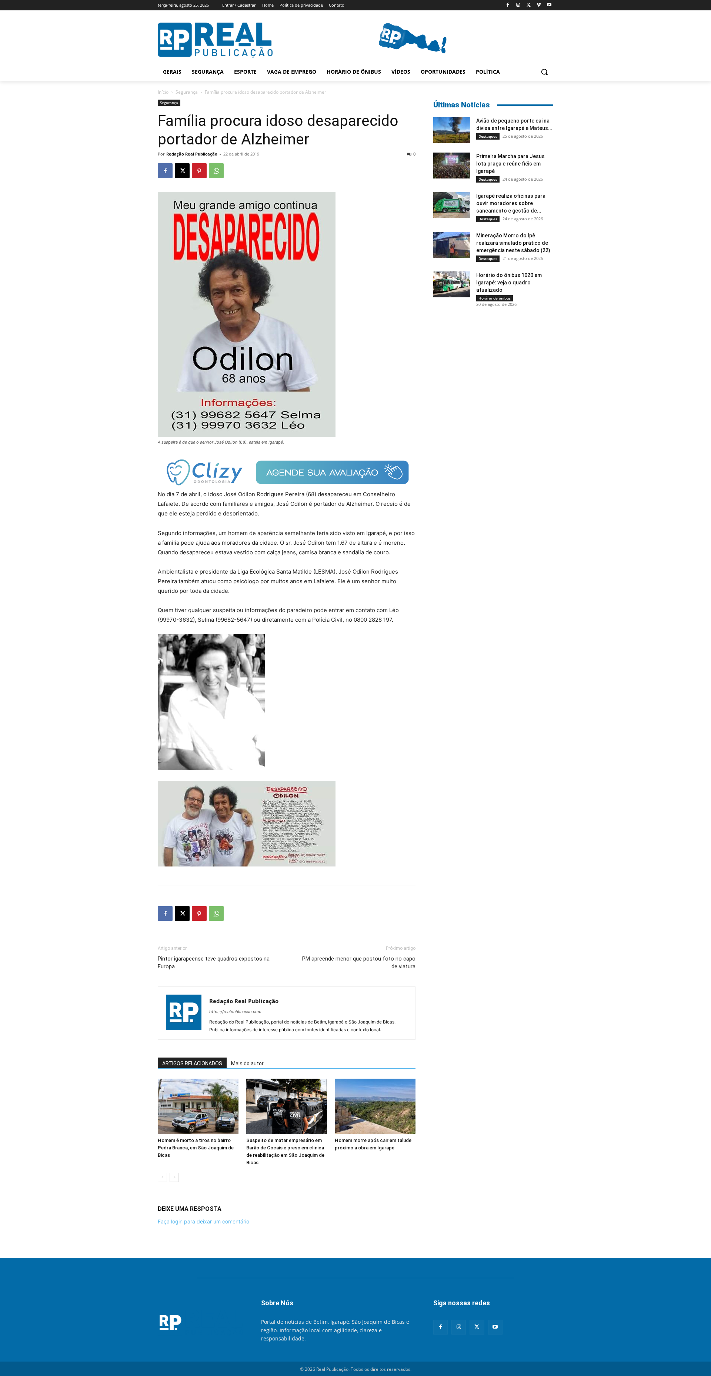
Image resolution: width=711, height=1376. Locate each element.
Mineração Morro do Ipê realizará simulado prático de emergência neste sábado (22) (513, 243)
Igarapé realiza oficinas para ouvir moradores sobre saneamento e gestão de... (510, 203)
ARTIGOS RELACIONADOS (192, 1063)
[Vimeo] (538, 5)
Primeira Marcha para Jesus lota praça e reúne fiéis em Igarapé (510, 163)
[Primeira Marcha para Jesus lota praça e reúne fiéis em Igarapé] (451, 165)
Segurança (187, 92)
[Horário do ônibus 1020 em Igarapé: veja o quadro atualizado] (451, 284)
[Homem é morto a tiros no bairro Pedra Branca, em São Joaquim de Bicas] (198, 1106)
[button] (544, 72)
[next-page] (174, 1177)
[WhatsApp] (216, 170)
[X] (528, 5)
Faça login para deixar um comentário (203, 1221)
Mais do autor (247, 1063)
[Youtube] (549, 5)
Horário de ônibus (494, 298)
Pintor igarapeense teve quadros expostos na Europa (214, 962)
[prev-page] (162, 1177)
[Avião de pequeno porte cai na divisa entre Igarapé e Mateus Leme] (451, 130)
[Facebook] (508, 5)
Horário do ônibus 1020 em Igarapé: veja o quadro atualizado (509, 282)
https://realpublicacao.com (235, 1011)
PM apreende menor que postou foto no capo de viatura (358, 962)
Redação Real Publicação (191, 154)
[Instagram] (518, 5)
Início (163, 92)
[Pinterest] (199, 170)
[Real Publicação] (200, 1323)
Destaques (487, 136)
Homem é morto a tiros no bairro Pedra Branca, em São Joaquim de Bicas (196, 1148)
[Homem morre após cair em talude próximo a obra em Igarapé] (375, 1106)
